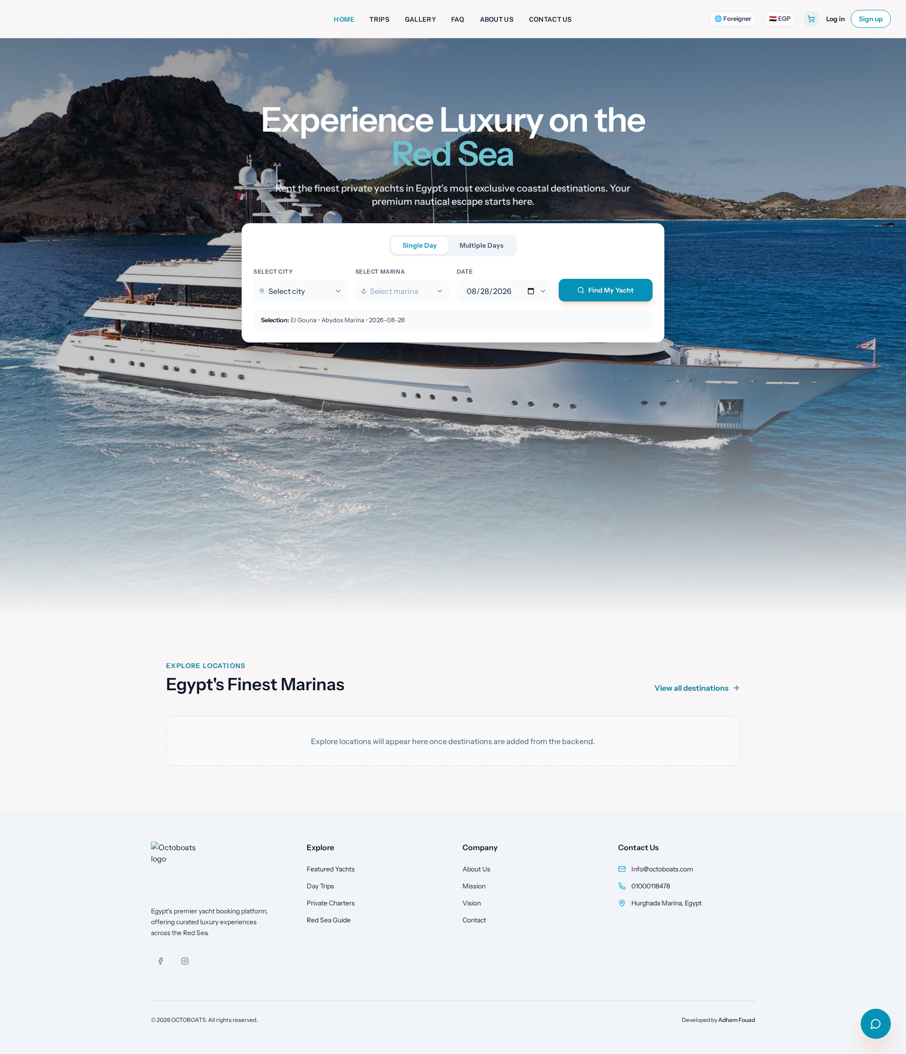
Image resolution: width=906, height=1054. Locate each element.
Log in (835, 19)
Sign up (871, 19)
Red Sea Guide (329, 920)
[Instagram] (185, 961)
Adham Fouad (736, 1019)
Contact (474, 920)
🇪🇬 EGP (780, 18)
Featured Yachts (331, 869)
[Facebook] (160, 961)
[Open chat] (876, 1024)
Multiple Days (481, 245)
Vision (471, 903)
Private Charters (331, 903)
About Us (476, 869)
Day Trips (320, 886)
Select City (273, 271)
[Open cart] (811, 18)
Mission (474, 886)
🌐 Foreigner (732, 18)
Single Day (420, 245)
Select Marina (380, 271)
